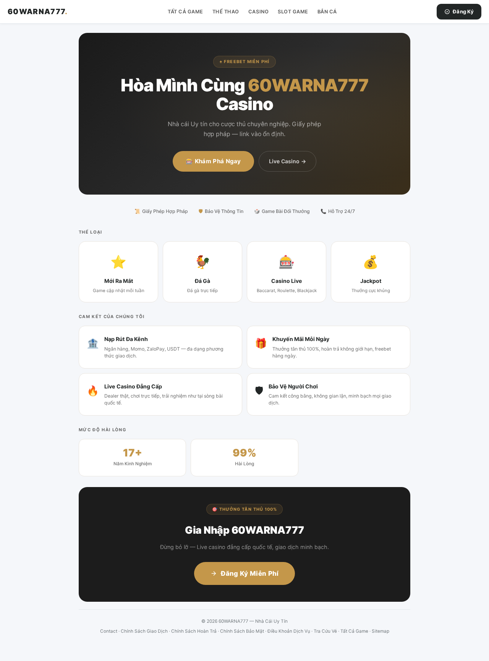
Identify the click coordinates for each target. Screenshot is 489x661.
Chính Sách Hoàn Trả (194, 631)
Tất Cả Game (185, 12)
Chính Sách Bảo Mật (242, 631)
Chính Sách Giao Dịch (144, 631)
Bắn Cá (327, 12)
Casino (258, 12)
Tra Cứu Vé (325, 631)
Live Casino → (287, 161)
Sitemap (380, 631)
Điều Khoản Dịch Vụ (288, 631)
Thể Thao (225, 12)
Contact (108, 631)
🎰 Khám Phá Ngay (213, 161)
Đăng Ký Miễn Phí (250, 573)
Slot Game (293, 12)
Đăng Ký (463, 11)
